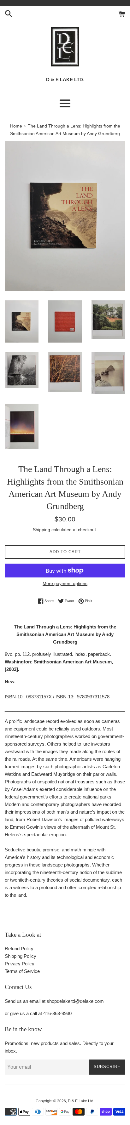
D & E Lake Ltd (80, 1101)
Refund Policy (19, 948)
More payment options (65, 583)
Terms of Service (22, 971)
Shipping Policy (20, 956)
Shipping (41, 529)
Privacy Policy (19, 963)
